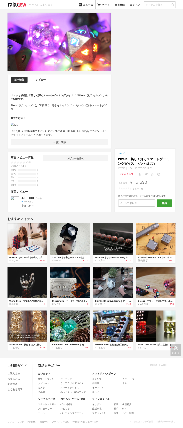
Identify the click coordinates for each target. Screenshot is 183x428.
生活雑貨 (127, 404)
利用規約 (32, 421)
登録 (164, 203)
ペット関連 (128, 412)
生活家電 (97, 408)
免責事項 (44, 421)
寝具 (116, 404)
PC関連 (41, 391)
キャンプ (97, 379)
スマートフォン (46, 379)
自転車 (95, 383)
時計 (116, 412)
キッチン (97, 404)
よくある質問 (15, 389)
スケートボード (130, 379)
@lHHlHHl (27, 198)
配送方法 (13, 384)
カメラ (41, 387)
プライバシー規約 (60, 421)
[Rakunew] (18, 4)
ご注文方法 (14, 373)
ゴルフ (95, 391)
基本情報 (19, 79)
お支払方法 (14, 378)
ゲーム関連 (66, 404)
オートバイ (98, 387)
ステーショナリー (47, 404)
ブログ (21, 421)
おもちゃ (65, 408)
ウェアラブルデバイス (72, 383)
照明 (116, 408)
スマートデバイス (69, 387)
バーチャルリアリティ (72, 412)
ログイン (135, 4)
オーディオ (66, 379)
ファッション (99, 412)
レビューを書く (75, 158)
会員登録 (120, 4)
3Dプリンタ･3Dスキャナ (73, 391)
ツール (41, 412)
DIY (124, 408)
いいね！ (126, 174)
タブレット (44, 383)
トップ (121, 153)
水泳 (124, 383)
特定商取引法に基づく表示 (85, 421)
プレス (11, 421)
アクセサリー (45, 408)
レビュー (41, 79)
